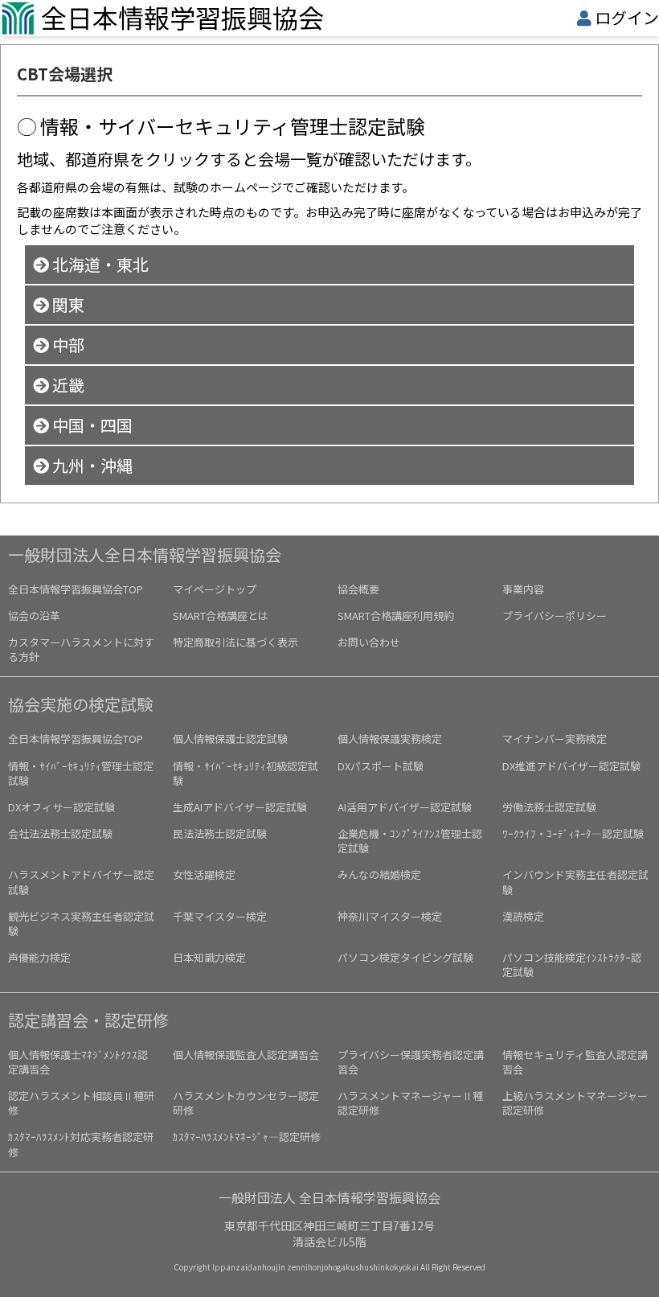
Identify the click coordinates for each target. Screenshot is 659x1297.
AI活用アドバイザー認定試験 (405, 807)
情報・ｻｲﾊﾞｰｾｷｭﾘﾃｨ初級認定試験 (245, 773)
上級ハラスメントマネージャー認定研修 (575, 1103)
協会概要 (358, 589)
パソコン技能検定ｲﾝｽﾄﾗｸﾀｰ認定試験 (571, 964)
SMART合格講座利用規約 (396, 615)
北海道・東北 (99, 264)
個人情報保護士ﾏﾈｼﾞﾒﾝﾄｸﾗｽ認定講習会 (78, 1062)
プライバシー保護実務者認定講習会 (411, 1062)
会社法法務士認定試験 (60, 833)
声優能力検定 (39, 957)
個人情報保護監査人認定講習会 (246, 1054)
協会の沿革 (34, 615)
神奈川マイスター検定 (390, 916)
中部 (66, 344)
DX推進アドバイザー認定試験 (571, 766)
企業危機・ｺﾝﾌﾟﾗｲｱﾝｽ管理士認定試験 (410, 841)
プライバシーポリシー (554, 615)
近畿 (66, 384)
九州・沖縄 (91, 465)
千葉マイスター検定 (220, 916)
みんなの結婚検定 (379, 874)
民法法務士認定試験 (220, 833)
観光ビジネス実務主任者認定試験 (81, 923)
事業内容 (523, 589)
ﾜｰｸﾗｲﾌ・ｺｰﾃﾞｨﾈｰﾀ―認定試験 (573, 833)
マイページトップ (214, 589)
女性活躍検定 (204, 874)
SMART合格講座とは (220, 615)
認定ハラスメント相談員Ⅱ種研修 (81, 1103)
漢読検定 (523, 916)
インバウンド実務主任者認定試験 (575, 882)
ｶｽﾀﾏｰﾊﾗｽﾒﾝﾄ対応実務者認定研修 (80, 1144)
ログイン (627, 17)
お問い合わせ (369, 642)
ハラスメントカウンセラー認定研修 (246, 1103)
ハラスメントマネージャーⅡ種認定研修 (410, 1103)
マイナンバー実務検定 (554, 738)
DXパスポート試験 (381, 766)
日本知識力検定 (209, 957)
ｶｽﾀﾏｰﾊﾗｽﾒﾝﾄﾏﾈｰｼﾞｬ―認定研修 (247, 1136)
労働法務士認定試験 (549, 807)
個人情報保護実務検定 (390, 738)
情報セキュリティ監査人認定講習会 (575, 1062)
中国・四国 (91, 425)
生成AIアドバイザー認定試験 (240, 807)
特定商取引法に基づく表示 (235, 642)
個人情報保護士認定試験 (230, 738)
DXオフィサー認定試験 (61, 807)
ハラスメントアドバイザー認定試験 (81, 882)
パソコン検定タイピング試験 (405, 957)
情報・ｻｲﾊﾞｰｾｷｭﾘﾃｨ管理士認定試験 (80, 773)
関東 (66, 304)
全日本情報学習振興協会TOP (75, 589)
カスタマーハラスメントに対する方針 (81, 649)
